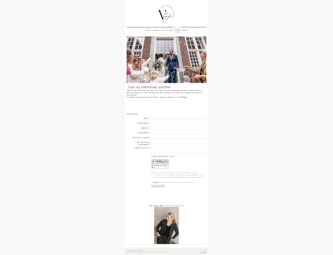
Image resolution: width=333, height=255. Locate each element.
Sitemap (140, 250)
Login (204, 250)
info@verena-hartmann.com (174, 206)
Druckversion (132, 250)
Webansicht (202, 252)
